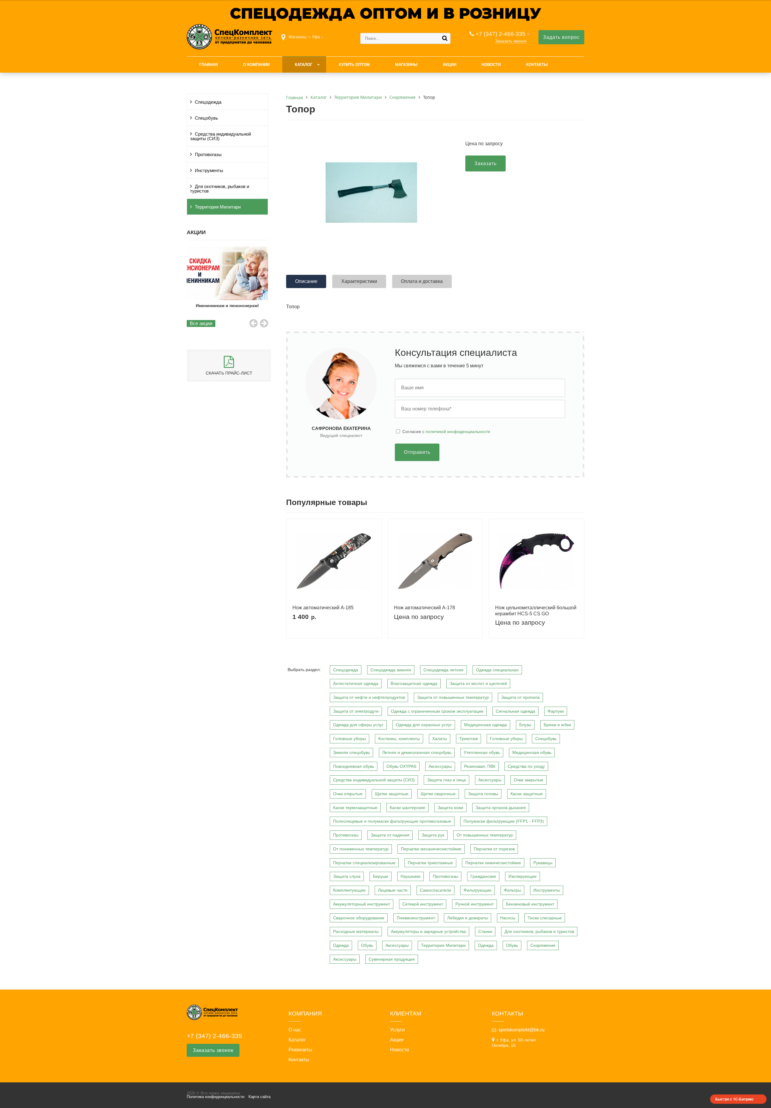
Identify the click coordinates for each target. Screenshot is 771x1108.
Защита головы (483, 793)
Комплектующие (349, 890)
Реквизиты (300, 1049)
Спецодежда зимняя (390, 669)
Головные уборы (349, 738)
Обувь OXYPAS (401, 766)
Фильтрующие (478, 890)
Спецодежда (208, 102)
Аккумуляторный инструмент (361, 904)
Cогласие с (446, 431)
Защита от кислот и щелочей (478, 683)
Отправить (417, 452)
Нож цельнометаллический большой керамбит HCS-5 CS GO (535, 610)
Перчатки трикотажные (430, 862)
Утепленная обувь (482, 752)
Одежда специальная (497, 669)
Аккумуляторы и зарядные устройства (428, 931)
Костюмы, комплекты (399, 738)
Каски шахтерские (407, 807)
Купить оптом (354, 64)
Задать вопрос (561, 37)
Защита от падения (390, 835)
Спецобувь (206, 118)
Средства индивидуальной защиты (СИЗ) (220, 136)
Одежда (341, 945)
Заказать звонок (510, 41)
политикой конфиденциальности (458, 431)
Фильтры (512, 890)
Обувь (367, 945)
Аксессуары (440, 766)
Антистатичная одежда (355, 683)
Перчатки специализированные (364, 862)
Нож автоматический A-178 (424, 607)
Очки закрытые (528, 779)
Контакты (537, 64)
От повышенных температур (485, 835)
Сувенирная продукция (392, 959)
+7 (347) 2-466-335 (501, 34)
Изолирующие (522, 876)
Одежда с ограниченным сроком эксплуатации (437, 711)
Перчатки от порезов (494, 848)
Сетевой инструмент (422, 904)
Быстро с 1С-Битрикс (734, 1099)
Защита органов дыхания (501, 807)
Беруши (380, 876)
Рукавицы (542, 862)
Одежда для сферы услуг (358, 724)
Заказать (485, 163)
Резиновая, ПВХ (479, 766)
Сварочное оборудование (358, 917)
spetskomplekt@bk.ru (521, 1029)
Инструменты (209, 170)
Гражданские (483, 876)
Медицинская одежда (485, 724)
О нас (295, 1030)
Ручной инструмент (474, 904)
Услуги (397, 1030)
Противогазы (208, 154)
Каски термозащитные (355, 807)
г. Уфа (314, 37)
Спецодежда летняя (443, 669)
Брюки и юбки (557, 724)
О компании (256, 64)
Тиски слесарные (545, 917)
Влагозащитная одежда (414, 683)
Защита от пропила (520, 697)
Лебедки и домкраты (467, 917)
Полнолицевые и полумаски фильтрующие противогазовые (392, 821)
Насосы (507, 917)
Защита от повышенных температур (453, 697)
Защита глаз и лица (446, 779)
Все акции (201, 323)
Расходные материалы (356, 931)
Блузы (525, 724)
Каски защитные (526, 793)
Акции (449, 64)
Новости (491, 64)
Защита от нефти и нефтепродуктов (369, 697)
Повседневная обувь (353, 766)
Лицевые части (392, 890)
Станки (485, 931)
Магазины (406, 64)
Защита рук (433, 835)
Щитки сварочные (438, 793)
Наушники (410, 876)
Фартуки (556, 711)
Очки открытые (348, 793)
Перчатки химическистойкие (493, 862)
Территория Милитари (218, 207)
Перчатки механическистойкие (431, 848)
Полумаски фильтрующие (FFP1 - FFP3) (504, 821)
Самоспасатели (435, 890)
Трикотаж (468, 738)
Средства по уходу (526, 766)
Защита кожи (450, 807)
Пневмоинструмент (416, 917)
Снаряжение (542, 945)
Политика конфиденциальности (215, 1096)
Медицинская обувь (531, 752)
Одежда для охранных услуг (424, 724)
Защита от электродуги (356, 711)
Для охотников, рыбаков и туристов (219, 188)
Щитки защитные (391, 793)
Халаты (439, 738)
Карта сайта (259, 1096)
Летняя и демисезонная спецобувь (416, 752)
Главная (208, 64)
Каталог (303, 64)
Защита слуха (347, 876)
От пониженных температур (361, 848)
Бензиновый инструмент (530, 904)
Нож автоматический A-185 (323, 607)
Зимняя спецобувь (351, 752)
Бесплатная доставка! (227, 305)
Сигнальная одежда (515, 711)
